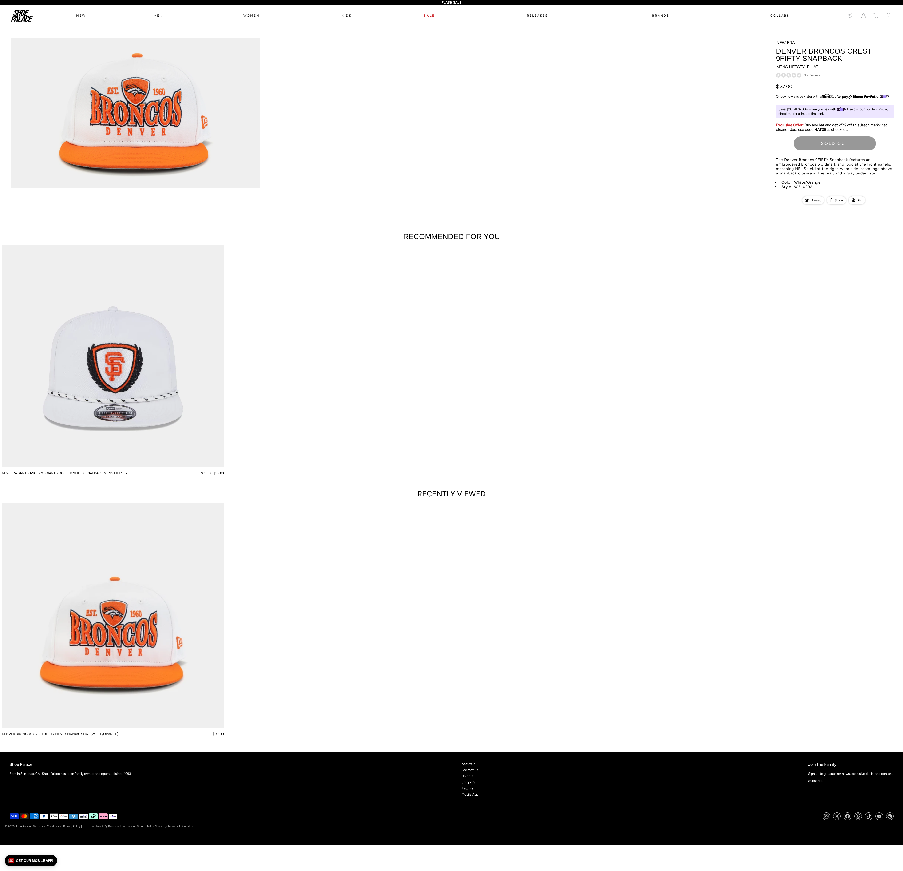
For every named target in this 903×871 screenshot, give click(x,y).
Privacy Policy (71, 826)
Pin (860, 200)
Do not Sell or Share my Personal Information (165, 826)
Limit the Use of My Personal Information (109, 826)
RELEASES (537, 16)
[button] (31, 860)
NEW (81, 16)
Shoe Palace (23, 826)
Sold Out (835, 143)
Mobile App (470, 794)
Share (839, 200)
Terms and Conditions (47, 826)
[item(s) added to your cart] (876, 16)
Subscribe (815, 781)
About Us (468, 764)
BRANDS (660, 16)
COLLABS (780, 16)
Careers (467, 776)
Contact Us (470, 770)
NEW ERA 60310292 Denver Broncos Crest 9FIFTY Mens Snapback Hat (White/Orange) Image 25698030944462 (94, 40)
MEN (158, 16)
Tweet (816, 200)
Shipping (468, 782)
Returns (467, 788)
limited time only (812, 114)
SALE (429, 16)
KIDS (346, 16)
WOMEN (251, 16)
